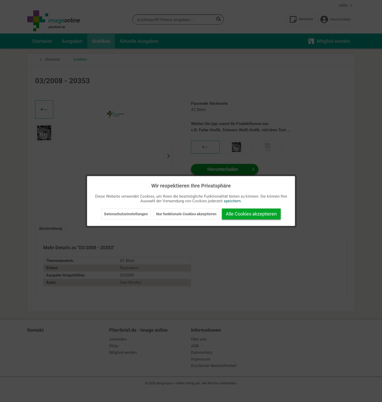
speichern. (233, 201)
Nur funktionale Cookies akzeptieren (186, 214)
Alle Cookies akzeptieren (251, 214)
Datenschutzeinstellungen (126, 214)
